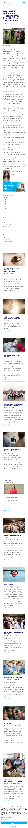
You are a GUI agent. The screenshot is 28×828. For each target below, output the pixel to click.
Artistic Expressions (7, 195)
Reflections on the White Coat (12, 536)
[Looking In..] (14, 719)
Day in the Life (6, 217)
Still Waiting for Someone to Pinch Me (14, 632)
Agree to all (14, 823)
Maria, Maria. (8, 584)
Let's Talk (5, 220)
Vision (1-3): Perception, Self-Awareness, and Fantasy (14, 317)
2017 (5, 203)
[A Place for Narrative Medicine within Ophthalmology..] (14, 264)
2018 (5, 206)
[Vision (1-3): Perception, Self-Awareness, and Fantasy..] (14, 313)
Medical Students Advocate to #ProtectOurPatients (13, 404)
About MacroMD (7, 244)
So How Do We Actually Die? (13, 677)
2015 (5, 199)
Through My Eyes (7, 224)
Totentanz (7, 480)
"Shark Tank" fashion (15, 468)
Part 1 (12, 45)
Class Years (5, 197)
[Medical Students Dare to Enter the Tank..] (14, 446)
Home (4, 234)
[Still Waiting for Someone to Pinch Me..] (14, 628)
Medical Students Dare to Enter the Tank (13, 450)
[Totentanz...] (14, 489)
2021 (5, 213)
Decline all (14, 826)
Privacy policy (4, 819)
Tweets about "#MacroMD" (9, 230)
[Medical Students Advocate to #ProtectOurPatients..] (14, 400)
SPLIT (4, 222)
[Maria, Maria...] (14, 581)
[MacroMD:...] (8, 3)
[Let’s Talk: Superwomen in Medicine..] (14, 351)
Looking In (7, 723)
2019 (5, 208)
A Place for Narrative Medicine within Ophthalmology (11, 270)
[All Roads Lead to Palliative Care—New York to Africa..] (14, 776)
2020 (5, 210)
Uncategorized (6, 226)
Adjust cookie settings (6, 817)
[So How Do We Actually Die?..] (14, 673)
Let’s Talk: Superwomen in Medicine (13, 356)
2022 (5, 215)
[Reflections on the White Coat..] (14, 532)
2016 (5, 201)
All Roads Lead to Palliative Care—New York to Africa (13, 780)
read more (6, 292)
